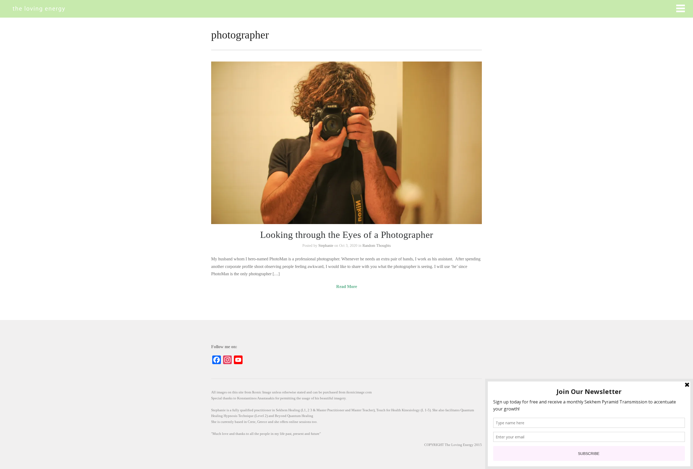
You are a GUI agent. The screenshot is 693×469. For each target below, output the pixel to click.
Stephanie (325, 246)
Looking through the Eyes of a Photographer (346, 234)
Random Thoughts (376, 246)
